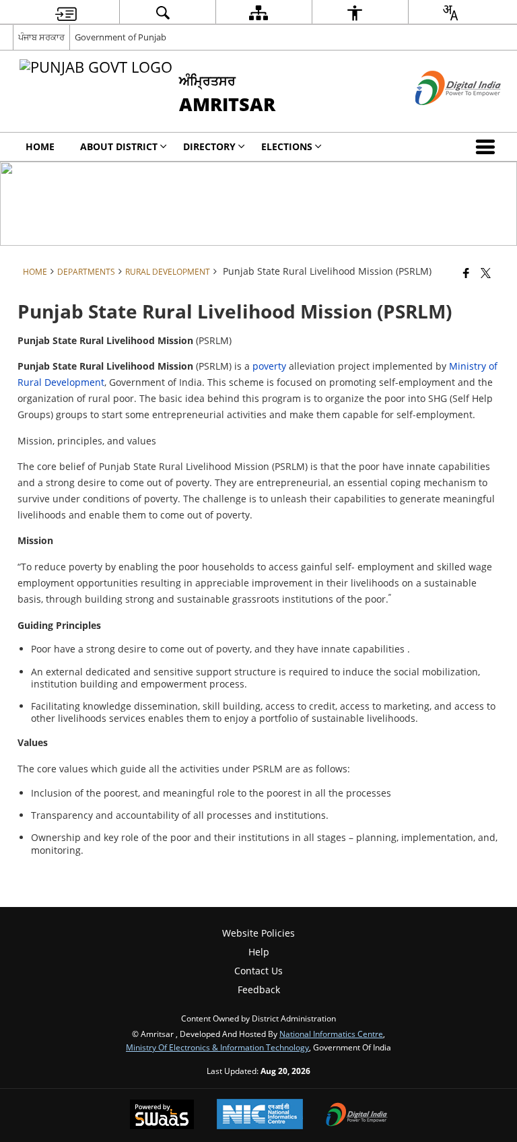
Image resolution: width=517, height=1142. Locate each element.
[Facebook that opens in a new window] (466, 272)
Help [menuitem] (258, 951)
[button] (488, 147)
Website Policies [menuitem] (258, 933)
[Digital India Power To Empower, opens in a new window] (357, 1115)
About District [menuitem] (119, 146)
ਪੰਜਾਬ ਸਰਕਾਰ (41, 37)
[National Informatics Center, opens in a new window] (260, 1115)
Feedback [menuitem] (259, 989)
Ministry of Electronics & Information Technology (217, 1047)
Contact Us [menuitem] (258, 970)
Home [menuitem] (40, 146)
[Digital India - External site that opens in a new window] (441, 116)
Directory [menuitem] (209, 146)
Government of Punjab (120, 37)
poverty (269, 366)
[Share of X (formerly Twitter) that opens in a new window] (485, 272)
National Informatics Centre (331, 1033)
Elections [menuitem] (286, 146)
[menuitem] (66, 12)
